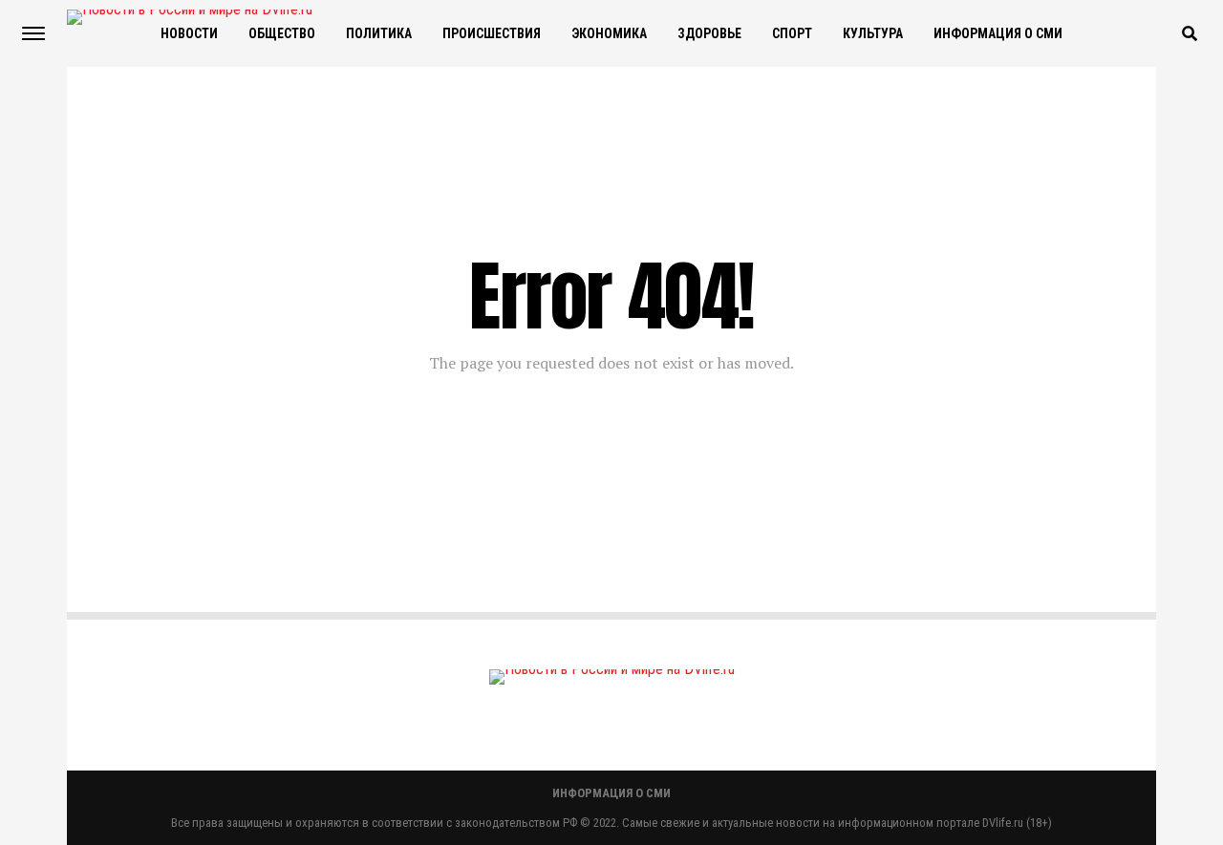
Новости (189, 33)
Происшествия (491, 33)
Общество (281, 33)
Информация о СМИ (997, 33)
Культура (873, 33)
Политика (379, 33)
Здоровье (709, 33)
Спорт (792, 33)
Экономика (609, 33)
